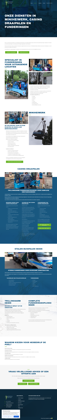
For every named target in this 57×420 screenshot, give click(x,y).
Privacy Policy (43, 418)
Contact (44, 3)
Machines (40, 3)
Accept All (16, 416)
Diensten (35, 3)
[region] (11, 414)
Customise (5, 416)
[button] (36, 3)
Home (31, 3)
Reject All (11, 416)
